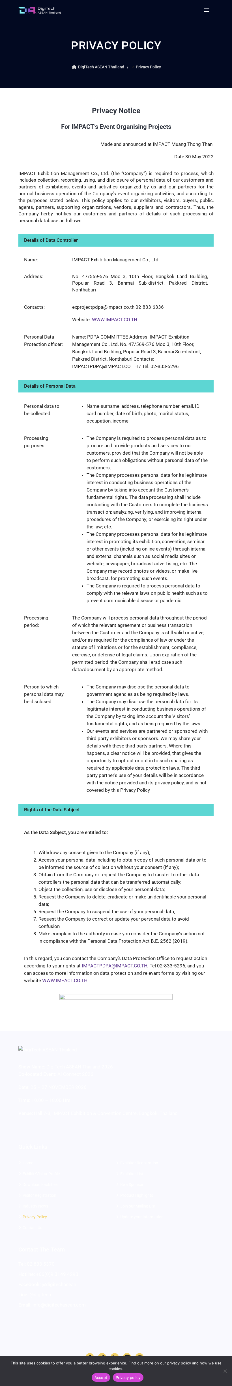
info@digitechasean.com (59, 1305)
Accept (101, 1377)
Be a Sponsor (131, 1184)
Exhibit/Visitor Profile (41, 1173)
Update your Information (142, 1217)
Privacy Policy (35, 1217)
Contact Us (32, 1227)
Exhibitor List (131, 1173)
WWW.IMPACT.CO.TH (114, 319)
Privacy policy (128, 1377)
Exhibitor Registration (139, 1163)
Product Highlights (136, 1195)
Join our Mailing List (138, 1206)
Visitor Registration (39, 1195)
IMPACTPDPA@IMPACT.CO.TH (114, 966)
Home (28, 1163)
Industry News (35, 1206)
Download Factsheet (41, 1184)
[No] (225, 1371)
